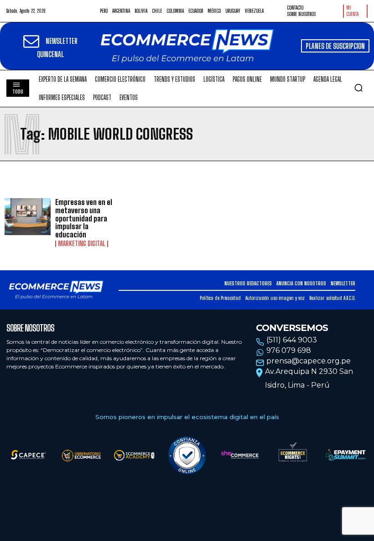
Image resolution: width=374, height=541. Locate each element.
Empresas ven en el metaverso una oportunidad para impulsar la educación (83, 218)
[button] (358, 88)
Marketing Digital (81, 244)
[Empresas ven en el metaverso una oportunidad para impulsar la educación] (28, 216)
